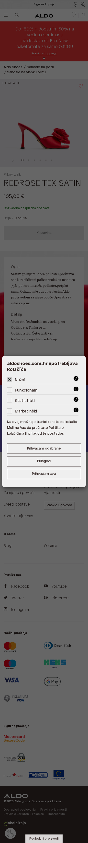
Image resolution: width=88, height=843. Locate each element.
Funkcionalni (26, 390)
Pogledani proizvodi (44, 838)
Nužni (20, 380)
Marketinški (26, 411)
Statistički (25, 401)
